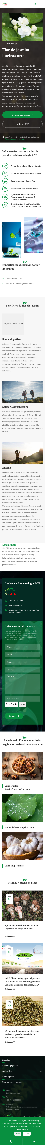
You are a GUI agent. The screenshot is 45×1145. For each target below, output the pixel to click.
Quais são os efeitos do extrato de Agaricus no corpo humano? (21, 927)
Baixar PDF (24, 124)
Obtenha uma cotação (22, 115)
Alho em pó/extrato (14, 865)
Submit (14, 716)
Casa (7, 137)
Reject (18, 1134)
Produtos (6, 1060)
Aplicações (7, 1071)
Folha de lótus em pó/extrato (19, 827)
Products (14, 137)
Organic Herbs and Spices (29, 137)
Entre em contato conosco (13, 1082)
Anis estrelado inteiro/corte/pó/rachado (17, 787)
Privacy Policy (22, 1129)
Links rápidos (8, 1076)
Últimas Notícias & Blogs (22, 882)
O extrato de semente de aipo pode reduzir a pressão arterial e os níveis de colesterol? (22, 1034)
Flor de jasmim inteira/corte (15, 139)
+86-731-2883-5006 (16, 601)
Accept (26, 1134)
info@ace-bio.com (15, 605)
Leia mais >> (10, 936)
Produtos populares (10, 1065)
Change (22, 704)
